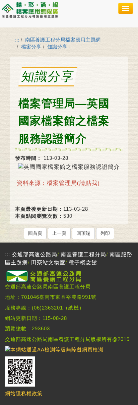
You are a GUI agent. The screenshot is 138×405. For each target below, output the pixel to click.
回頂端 (83, 233)
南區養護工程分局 (83, 254)
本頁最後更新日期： (39, 209)
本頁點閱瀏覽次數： (39, 216)
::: (17, 40)
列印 (105, 233)
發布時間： (28, 158)
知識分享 (57, 47)
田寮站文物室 (48, 262)
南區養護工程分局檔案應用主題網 (62, 40)
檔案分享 (31, 47)
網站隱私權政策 (24, 393)
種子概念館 (83, 262)
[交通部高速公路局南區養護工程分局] (45, 281)
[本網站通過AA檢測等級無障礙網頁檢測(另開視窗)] (54, 349)
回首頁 (35, 233)
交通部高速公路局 (34, 254)
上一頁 (59, 233)
